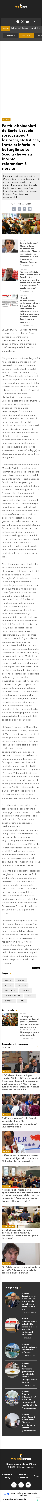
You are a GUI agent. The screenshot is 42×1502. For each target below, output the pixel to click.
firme (22, 1001)
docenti (26, 990)
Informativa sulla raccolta (14, 1499)
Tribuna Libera (19, 28)
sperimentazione (12, 996)
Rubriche (35, 28)
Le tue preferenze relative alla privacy (23, 1494)
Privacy (37, 1476)
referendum (10, 990)
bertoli (21, 980)
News (5, 28)
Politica (26, 35)
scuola (8, 985)
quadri (8, 980)
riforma (22, 985)
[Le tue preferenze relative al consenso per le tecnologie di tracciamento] (38, 1500)
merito (30, 996)
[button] (14, 1484)
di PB (13, 204)
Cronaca (10, 35)
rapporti (9, 1001)
